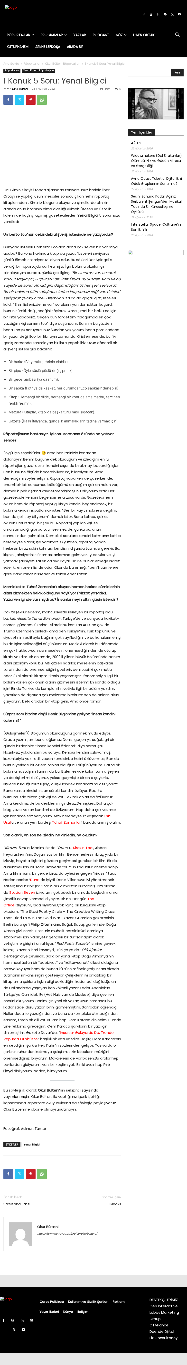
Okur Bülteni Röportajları (62, 64)
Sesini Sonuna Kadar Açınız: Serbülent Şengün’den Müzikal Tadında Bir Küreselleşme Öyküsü (156, 204)
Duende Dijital (162, 1331)
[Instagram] (151, 15)
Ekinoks (115, 1204)
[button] (177, 35)
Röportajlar (32, 64)
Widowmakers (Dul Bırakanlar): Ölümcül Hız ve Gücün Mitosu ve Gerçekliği (157, 160)
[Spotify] (165, 15)
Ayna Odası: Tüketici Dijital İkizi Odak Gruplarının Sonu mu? (156, 181)
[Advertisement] (156, 339)
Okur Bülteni (20, 89)
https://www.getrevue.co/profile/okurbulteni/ (67, 1234)
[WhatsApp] (42, 100)
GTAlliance (159, 1325)
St (11, 892)
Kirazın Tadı (83, 847)
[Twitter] (172, 15)
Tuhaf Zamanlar (66, 822)
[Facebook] (144, 15)
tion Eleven (25, 892)
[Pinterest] (31, 100)
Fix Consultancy (164, 1337)
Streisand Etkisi (16, 1204)
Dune (34, 879)
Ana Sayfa (11, 64)
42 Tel (136, 142)
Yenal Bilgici (32, 1144)
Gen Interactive (164, 1306)
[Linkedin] (158, 15)
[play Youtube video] (156, 103)
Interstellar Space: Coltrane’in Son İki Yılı (156, 227)
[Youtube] (179, 15)
